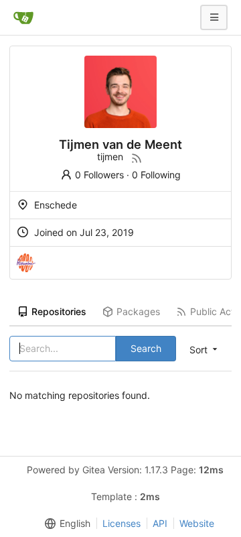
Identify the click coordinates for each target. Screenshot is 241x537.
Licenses (121, 523)
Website (196, 523)
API (160, 523)
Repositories (58, 311)
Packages (138, 311)
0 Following (156, 174)
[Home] (23, 17)
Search (146, 348)
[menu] (64, 523)
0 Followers (99, 174)
